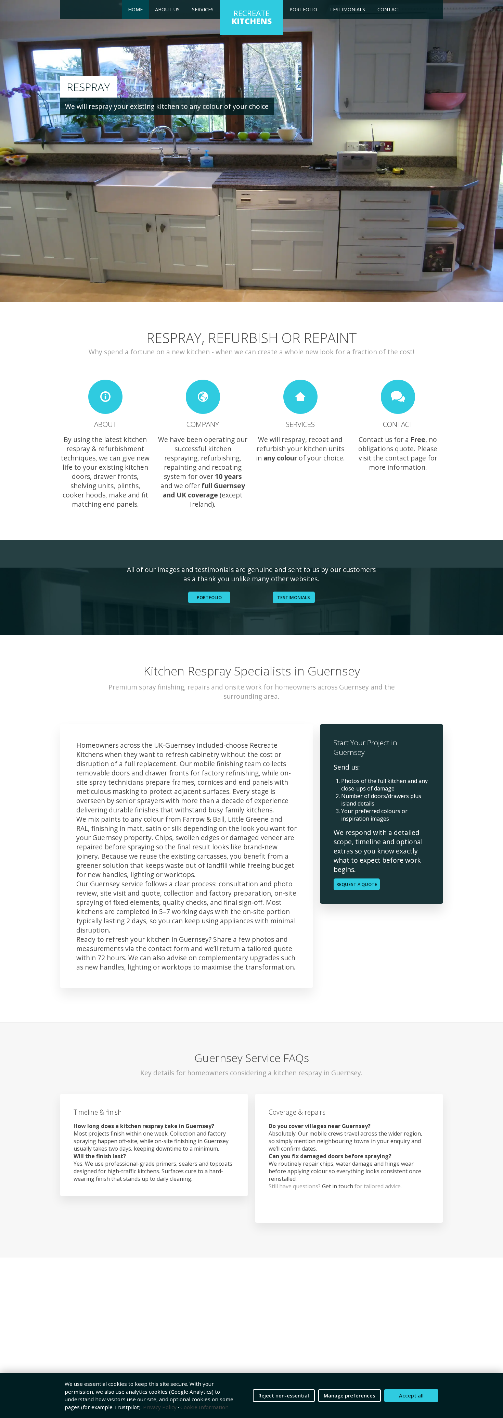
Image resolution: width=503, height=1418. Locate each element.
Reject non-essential (283, 1395)
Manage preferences (349, 1395)
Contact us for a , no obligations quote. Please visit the (397, 449)
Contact (389, 9)
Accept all (411, 1395)
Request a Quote (356, 884)
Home (135, 9)
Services (203, 9)
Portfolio (303, 9)
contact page (405, 458)
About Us (167, 9)
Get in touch (337, 1186)
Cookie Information (204, 1407)
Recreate (251, 17)
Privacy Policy (160, 1407)
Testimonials (347, 9)
